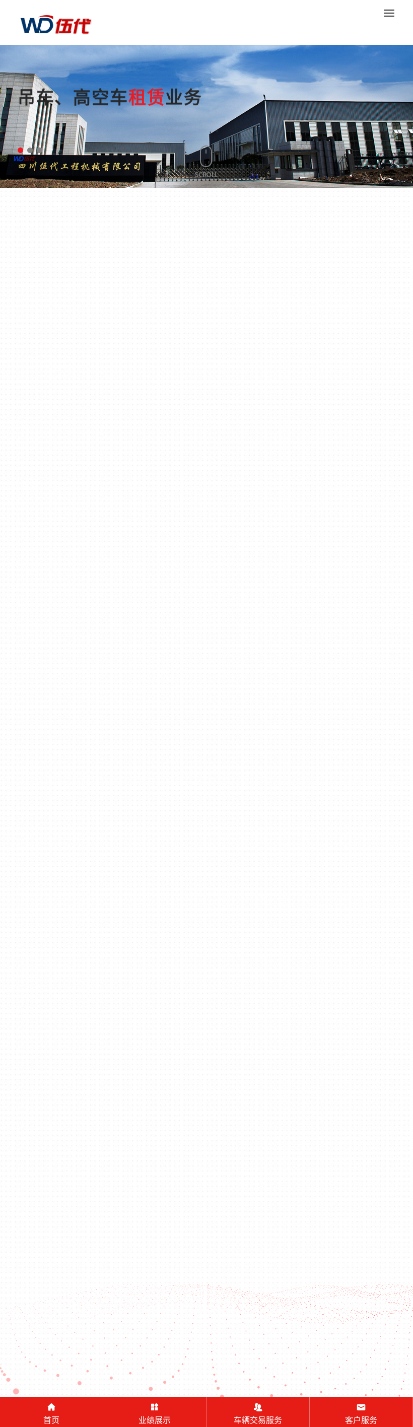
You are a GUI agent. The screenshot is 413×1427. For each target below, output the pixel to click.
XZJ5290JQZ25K (163, 417)
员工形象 (254, 1171)
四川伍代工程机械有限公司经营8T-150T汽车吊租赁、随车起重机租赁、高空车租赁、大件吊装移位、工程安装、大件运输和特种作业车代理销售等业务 (206, 1365)
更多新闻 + (206, 902)
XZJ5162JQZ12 (64, 417)
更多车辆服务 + (206, 516)
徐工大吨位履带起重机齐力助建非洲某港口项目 (302, 819)
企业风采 (348, 1171)
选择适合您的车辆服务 (347, 322)
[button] (20, 150)
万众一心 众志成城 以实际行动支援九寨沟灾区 (135, 797)
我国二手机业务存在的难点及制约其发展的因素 (350, 722)
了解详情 (69, 847)
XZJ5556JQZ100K (358, 414)
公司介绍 (65, 1171)
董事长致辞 (159, 1171)
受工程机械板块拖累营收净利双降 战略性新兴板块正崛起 (253, 722)
